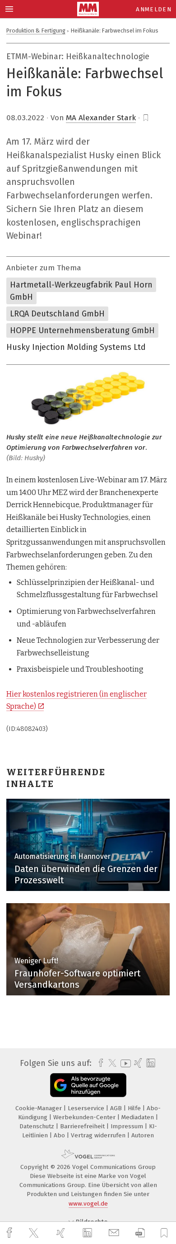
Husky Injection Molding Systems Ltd (76, 347)
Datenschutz (37, 1126)
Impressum (128, 1126)
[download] (140, 1233)
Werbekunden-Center (85, 1117)
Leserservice (87, 1108)
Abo (60, 1135)
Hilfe (135, 1108)
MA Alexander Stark (101, 118)
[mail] (115, 1233)
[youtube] (124, 1063)
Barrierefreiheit (83, 1126)
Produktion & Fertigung (35, 30)
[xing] (62, 1233)
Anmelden (153, 9)
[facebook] (10, 1233)
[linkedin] (88, 1233)
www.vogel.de (88, 1203)
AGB (117, 1108)
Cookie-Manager (39, 1108)
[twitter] (35, 1233)
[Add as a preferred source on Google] (88, 1085)
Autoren (142, 1135)
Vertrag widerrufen (99, 1135)
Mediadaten (138, 1117)
